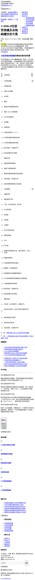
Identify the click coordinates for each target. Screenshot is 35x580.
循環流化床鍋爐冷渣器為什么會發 (15, 512)
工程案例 (25, 29)
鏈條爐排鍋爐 (30, 25)
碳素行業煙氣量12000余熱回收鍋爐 (15, 366)
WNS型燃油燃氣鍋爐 (6, 481)
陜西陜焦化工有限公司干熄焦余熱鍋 (15, 358)
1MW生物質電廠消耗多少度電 (13, 504)
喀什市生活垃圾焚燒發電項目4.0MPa (15, 364)
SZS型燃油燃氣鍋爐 (6, 490)
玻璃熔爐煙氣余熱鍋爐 (6, 454)
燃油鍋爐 (3, 19)
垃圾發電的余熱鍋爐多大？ (13, 360)
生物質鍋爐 (29, 21)
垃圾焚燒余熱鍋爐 (8, 56)
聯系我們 (25, 33)
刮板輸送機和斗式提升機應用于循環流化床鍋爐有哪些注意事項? (9, 14)
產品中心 (25, 16)
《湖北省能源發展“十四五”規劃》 (15, 362)
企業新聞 (3, 426)
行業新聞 (3, 428)
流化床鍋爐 (29, 23)
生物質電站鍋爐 (5, 472)
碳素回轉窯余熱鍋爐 (6, 463)
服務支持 (25, 31)
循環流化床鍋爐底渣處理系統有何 (15, 510)
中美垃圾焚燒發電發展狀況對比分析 (15, 347)
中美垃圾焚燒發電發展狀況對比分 (15, 506)
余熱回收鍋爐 (30, 19)
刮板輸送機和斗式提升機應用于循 (15, 503)
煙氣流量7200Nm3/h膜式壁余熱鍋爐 (17, 333)
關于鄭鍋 (25, 14)
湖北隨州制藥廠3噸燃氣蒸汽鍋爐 (14, 508)
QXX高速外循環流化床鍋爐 (8, 444)
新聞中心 (25, 27)
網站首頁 (25, 12)
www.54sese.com (6, 578)
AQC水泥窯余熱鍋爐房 (11, 351)
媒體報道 (3, 424)
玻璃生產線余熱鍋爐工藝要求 (13, 349)
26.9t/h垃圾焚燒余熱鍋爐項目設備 (14, 355)
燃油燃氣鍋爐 (30, 18)
